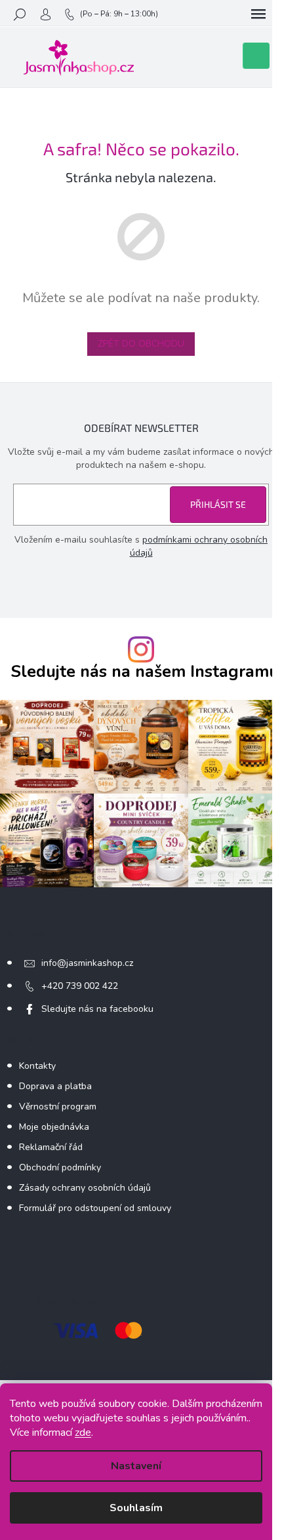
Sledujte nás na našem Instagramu (144, 672)
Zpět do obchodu (141, 343)
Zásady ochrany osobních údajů (85, 1188)
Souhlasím (136, 1508)
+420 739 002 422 (79, 986)
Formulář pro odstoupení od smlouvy (95, 1208)
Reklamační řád (51, 1147)
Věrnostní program (57, 1106)
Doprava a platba (55, 1086)
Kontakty (37, 1066)
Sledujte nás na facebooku (97, 1009)
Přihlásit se (218, 504)
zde (83, 1432)
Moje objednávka (54, 1127)
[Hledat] (20, 14)
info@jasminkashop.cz (87, 963)
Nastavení (136, 1466)
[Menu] (258, 14)
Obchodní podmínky (60, 1167)
